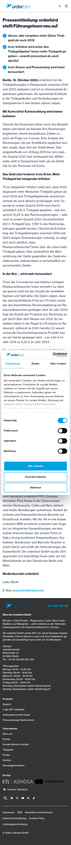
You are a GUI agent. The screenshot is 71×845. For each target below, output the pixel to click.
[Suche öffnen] (5, 798)
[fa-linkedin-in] (28, 798)
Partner (7, 739)
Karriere (7, 760)
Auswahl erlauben (35, 476)
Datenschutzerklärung (14, 818)
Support (7, 704)
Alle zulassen (35, 466)
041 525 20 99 (57, 606)
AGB (19, 812)
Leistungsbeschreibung (15, 824)
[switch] (62, 430)
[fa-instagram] (17, 798)
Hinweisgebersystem (14, 765)
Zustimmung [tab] (12, 363)
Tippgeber (8, 749)
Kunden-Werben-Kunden (16, 744)
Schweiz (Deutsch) (17, 789)
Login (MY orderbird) (13, 709)
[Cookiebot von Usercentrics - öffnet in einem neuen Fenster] (52, 354)
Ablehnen (35, 487)
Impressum (8, 812)
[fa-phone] (60, 6)
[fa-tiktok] (34, 798)
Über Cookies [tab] (58, 363)
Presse (6, 754)
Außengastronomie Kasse (16, 714)
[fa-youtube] (23, 798)
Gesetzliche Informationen (39, 812)
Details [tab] (36, 363)
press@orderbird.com (28, 590)
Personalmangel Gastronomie (18, 720)
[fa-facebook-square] (12, 798)
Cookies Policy (37, 818)
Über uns (7, 733)
